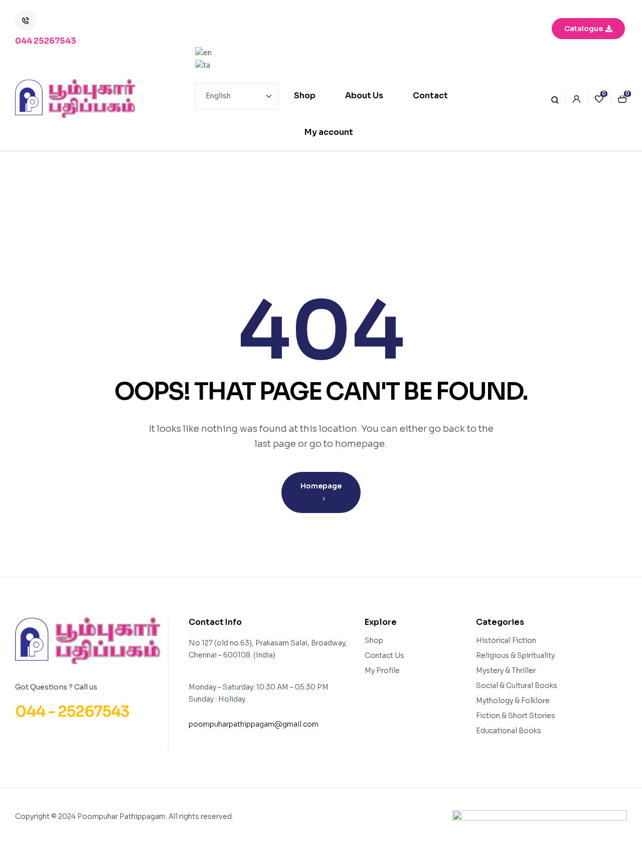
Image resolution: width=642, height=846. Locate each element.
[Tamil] (236, 65)
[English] (236, 53)
